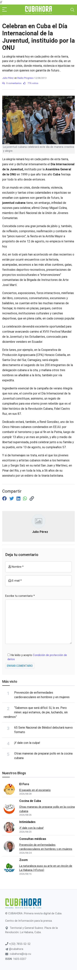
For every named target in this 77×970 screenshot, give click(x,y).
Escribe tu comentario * (20, 596)
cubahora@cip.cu (20, 954)
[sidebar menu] (4, 10)
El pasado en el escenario (35, 790)
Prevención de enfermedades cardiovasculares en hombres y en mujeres (45, 847)
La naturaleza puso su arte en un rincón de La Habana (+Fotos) (45, 868)
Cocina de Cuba (30, 801)
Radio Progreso (25, 78)
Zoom (23, 860)
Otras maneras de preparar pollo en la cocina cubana (47, 809)
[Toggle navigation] (72, 10)
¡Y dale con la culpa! (27, 743)
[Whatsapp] (25, 498)
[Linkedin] (18, 498)
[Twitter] (12, 498)
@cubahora (15, 949)
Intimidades (27, 822)
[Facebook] (5, 498)
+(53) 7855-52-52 (19, 944)
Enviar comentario (20, 665)
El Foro (24, 784)
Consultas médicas (32, 839)
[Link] (32, 498)
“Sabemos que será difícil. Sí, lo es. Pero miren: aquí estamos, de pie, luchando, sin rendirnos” (36, 712)
